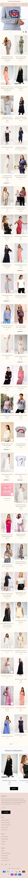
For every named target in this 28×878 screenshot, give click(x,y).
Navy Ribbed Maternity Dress (21, 735)
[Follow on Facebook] (2, 864)
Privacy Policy (4, 858)
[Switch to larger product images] (23, 31)
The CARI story (4, 836)
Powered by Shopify (16, 868)
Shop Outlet (4, 829)
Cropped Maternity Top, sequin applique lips (21, 444)
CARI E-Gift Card (7, 498)
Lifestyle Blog (4, 839)
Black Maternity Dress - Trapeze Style (7, 265)
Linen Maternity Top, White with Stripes (20, 621)
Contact (3, 841)
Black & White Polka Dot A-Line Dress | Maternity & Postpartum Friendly (7, 625)
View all (14, 788)
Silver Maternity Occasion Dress (7, 296)
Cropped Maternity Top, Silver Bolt (21, 475)
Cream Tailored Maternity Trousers (7, 356)
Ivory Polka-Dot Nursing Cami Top (7, 208)
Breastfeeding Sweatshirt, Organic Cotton (20, 208)
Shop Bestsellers (5, 820)
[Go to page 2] (17, 742)
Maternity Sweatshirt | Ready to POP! (21, 416)
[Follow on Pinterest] (9, 864)
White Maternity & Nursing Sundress (7, 475)
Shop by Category (5, 822)
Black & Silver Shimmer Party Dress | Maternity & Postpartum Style (7, 595)
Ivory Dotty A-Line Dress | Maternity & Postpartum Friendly (20, 506)
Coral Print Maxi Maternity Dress (21, 708)
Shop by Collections (6, 825)
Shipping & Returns (6, 853)
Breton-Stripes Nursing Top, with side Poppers (7, 326)
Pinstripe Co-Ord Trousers (7, 676)
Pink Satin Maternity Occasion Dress (21, 265)
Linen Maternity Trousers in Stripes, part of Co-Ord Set (21, 651)
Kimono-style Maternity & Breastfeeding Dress (21, 57)
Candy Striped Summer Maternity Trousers (21, 534)
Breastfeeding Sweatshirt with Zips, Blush (7, 416)
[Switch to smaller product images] (26, 31)
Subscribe (6, 812)
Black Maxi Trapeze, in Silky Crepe (21, 679)
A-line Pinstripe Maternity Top (7, 650)
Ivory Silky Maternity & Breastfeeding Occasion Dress (7, 177)
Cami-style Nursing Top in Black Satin (7, 237)
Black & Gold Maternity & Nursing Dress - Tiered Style (21, 117)
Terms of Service (5, 860)
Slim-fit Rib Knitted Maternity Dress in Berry (21, 387)
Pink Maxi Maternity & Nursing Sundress (7, 708)
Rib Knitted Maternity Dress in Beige (21, 357)
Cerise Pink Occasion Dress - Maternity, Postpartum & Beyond (7, 536)
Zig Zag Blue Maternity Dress (7, 736)
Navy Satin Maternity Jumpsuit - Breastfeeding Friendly (20, 176)
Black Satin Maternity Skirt (7, 147)
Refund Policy (4, 855)
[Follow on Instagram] (6, 864)
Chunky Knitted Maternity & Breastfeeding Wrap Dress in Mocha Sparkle (7, 58)
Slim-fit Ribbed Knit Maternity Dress (7, 387)
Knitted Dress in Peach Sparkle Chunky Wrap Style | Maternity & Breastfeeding (7, 88)
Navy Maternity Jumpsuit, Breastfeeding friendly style (21, 148)
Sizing (2, 850)
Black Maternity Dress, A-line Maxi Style (21, 87)
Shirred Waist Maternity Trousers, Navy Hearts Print (7, 565)
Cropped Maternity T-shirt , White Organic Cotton (21, 593)
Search (3, 843)
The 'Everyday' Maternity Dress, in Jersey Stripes (21, 326)
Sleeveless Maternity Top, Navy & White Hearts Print (20, 562)
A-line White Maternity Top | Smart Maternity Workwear (21, 296)
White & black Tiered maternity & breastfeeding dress (7, 118)
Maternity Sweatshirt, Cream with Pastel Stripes (7, 444)
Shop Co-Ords (4, 827)
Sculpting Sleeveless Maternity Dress (20, 237)
